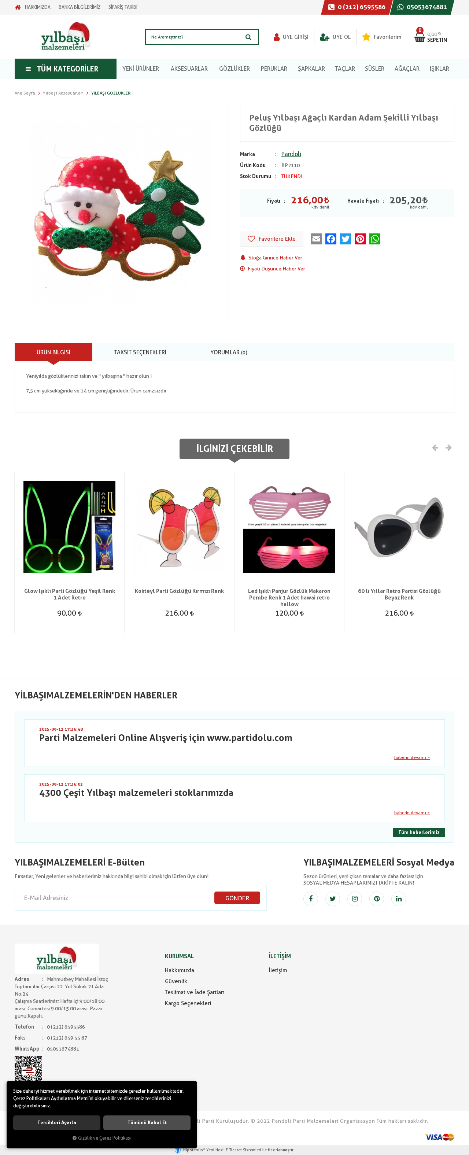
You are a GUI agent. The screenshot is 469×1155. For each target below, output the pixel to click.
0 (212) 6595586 (360, 7)
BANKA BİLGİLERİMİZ (79, 7)
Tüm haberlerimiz (418, 832)
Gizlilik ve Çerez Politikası (105, 1138)
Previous (435, 447)
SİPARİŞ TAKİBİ (122, 7)
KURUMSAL (179, 956)
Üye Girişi (295, 37)
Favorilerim (386, 37)
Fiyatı (273, 201)
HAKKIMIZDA (38, 7)
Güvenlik (176, 981)
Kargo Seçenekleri (188, 1003)
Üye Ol (341, 37)
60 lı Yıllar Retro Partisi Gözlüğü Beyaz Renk (399, 594)
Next (448, 447)
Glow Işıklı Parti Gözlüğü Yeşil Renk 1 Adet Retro (69, 594)
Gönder (237, 898)
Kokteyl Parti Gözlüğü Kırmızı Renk (179, 591)
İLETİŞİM (280, 956)
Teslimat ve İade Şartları (195, 992)
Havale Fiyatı (363, 201)
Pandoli (291, 154)
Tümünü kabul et (147, 1122)
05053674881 (426, 7)
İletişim (278, 970)
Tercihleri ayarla (56, 1122)
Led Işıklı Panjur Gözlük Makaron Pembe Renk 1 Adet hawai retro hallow (289, 598)
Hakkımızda (179, 970)
